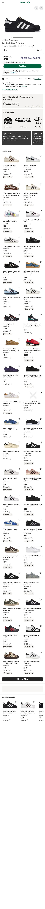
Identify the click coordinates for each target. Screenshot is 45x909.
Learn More (13, 73)
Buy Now (22, 66)
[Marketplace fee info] (24, 62)
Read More (38, 127)
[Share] (41, 8)
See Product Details (9, 90)
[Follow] (19, 156)
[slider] (12, 37)
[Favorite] (36, 8)
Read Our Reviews (10, 103)
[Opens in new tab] (19, 71)
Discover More (22, 679)
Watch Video (8, 127)
